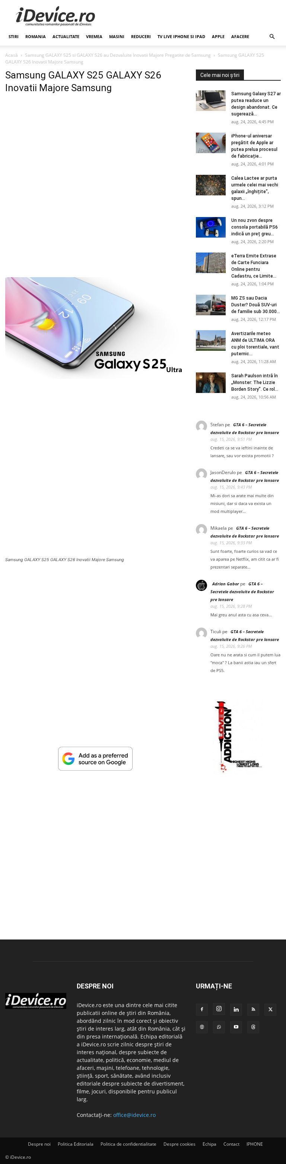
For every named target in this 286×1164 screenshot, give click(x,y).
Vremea (94, 36)
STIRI (14, 36)
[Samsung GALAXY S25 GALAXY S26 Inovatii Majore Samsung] (95, 377)
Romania (35, 36)
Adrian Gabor (225, 583)
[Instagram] (219, 1009)
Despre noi (39, 1144)
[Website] (202, 1027)
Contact (231, 1144)
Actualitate (66, 36)
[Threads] (253, 1027)
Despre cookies (179, 1144)
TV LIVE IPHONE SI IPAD (181, 36)
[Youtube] (236, 1027)
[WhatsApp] (219, 1027)
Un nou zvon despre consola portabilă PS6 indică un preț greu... (254, 227)
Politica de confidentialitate (128, 1144)
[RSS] (253, 1010)
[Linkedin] (236, 1010)
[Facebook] (202, 1010)
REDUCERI (141, 36)
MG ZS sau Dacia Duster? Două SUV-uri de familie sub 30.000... (255, 304)
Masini (116, 36)
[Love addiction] (238, 772)
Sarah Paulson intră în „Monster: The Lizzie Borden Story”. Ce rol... (254, 382)
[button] (272, 36)
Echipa (209, 1144)
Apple (218, 36)
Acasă (11, 55)
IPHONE (255, 1144)
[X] (270, 1010)
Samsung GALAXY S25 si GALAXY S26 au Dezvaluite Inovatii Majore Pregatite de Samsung (118, 55)
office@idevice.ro (134, 1114)
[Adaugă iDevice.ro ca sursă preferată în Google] (95, 768)
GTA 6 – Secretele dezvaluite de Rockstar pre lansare (242, 591)
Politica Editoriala (75, 1144)
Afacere (240, 36)
